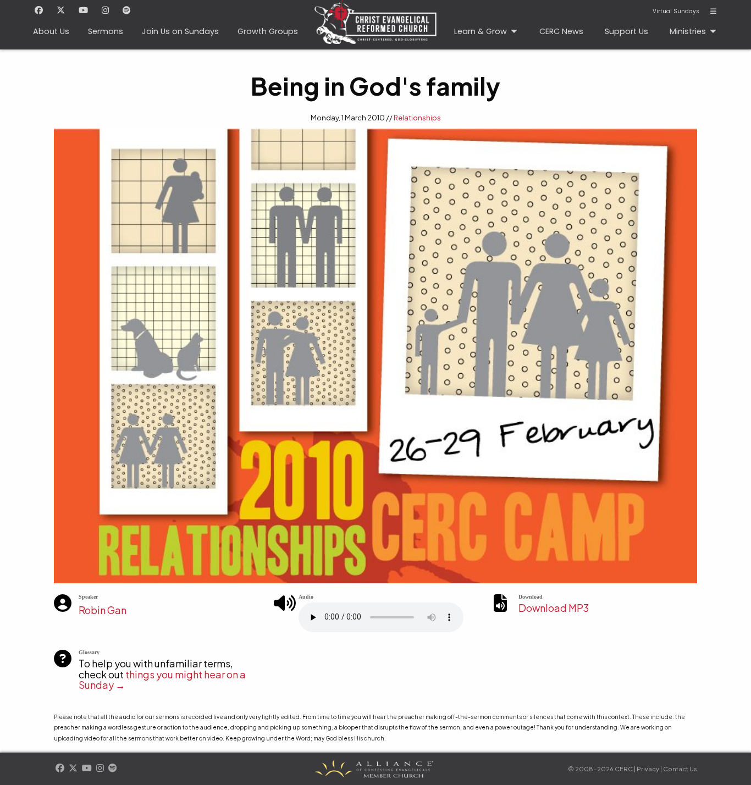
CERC (375, 24)
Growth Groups (268, 31)
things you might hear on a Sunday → (162, 680)
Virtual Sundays (676, 11)
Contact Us (680, 768)
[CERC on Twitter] (60, 10)
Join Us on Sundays (180, 31)
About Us (51, 31)
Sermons (105, 31)
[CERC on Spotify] (126, 10)
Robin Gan (102, 610)
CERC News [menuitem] (561, 31)
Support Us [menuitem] (626, 31)
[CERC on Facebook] (38, 10)
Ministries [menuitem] (688, 31)
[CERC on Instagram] (105, 10)
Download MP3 (553, 607)
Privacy (648, 768)
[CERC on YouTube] (83, 10)
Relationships (417, 117)
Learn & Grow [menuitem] (480, 31)
